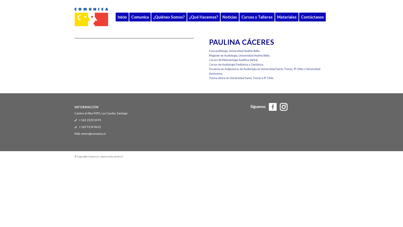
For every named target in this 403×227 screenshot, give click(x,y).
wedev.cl (118, 156)
